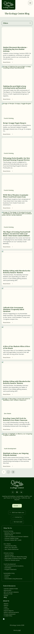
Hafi (19, 630)
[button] (30, 3)
